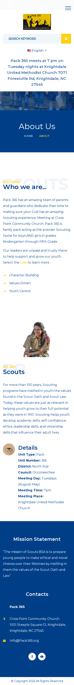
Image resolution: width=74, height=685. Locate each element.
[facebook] (4, 4)
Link (23, 262)
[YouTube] (42, 656)
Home (28, 135)
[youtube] (9, 4)
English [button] (37, 50)
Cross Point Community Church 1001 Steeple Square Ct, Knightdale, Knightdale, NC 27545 (38, 625)
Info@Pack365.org (24, 640)
